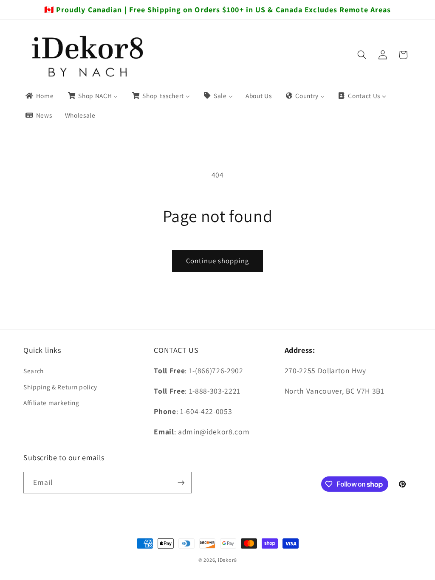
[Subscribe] (181, 483)
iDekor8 (227, 560)
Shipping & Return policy (60, 387)
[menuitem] (39, 96)
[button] (362, 55)
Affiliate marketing (51, 402)
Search (33, 370)
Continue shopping (217, 260)
